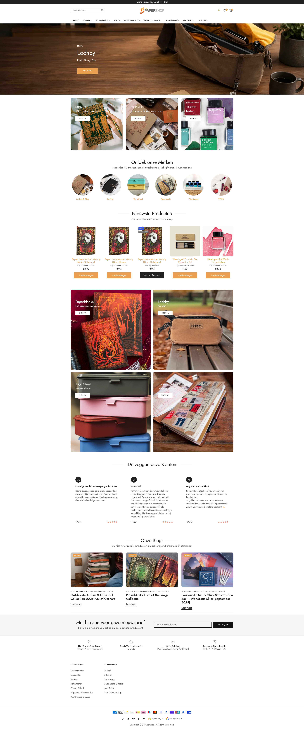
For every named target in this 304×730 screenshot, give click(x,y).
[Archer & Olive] (82, 185)
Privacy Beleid (77, 688)
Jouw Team (109, 688)
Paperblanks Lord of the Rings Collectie (147, 597)
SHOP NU (82, 118)
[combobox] (88, 10)
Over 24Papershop (112, 692)
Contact (107, 670)
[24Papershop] (152, 10)
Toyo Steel (138, 199)
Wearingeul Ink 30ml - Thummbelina (119, 261)
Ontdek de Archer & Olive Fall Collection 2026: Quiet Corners (93, 597)
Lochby (110, 199)
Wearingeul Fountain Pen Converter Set (86, 261)
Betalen (74, 679)
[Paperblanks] (166, 185)
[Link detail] (97, 124)
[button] (99, 229)
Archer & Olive (82, 199)
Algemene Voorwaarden (82, 692)
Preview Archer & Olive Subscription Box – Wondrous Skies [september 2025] (207, 599)
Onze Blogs (109, 679)
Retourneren (76, 683)
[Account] (219, 10)
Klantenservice (77, 670)
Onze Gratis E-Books (113, 683)
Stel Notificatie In (152, 275)
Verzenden (76, 675)
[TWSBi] (221, 185)
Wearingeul (194, 199)
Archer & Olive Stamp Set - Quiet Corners (185, 261)
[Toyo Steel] (138, 185)
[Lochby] (110, 185)
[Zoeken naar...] (102, 10)
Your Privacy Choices (80, 696)
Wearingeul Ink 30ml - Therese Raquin (152, 261)
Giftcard (108, 675)
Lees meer (76, 604)
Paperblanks (166, 199)
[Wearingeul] (193, 185)
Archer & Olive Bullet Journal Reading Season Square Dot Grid (218, 261)
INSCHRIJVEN (223, 624)
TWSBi (221, 199)
